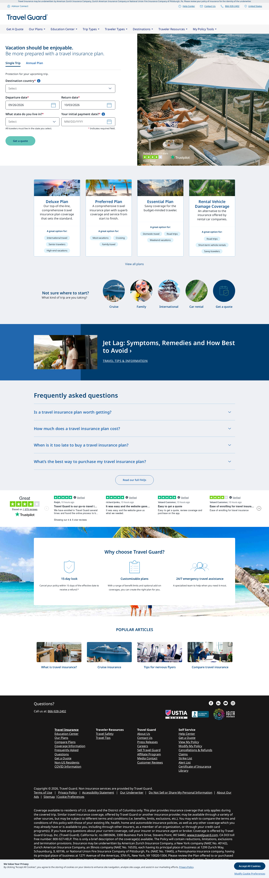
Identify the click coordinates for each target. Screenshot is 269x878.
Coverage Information (70, 746)
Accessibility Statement (98, 792)
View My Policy (189, 742)
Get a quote (20, 141)
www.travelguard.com (202, 835)
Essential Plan (160, 201)
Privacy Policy (67, 792)
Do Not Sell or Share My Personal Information (180, 792)
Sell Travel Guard (148, 750)
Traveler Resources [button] (171, 29)
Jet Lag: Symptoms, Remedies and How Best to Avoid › (169, 346)
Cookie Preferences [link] (70, 797)
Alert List (185, 762)
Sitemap (49, 797)
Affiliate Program (149, 754)
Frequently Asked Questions (67, 752)
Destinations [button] (141, 29)
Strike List (185, 758)
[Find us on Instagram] (233, 704)
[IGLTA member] (224, 714)
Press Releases (147, 742)
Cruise (113, 307)
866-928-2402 (232, 6)
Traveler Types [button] (115, 29)
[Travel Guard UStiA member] (176, 714)
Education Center (67, 734)
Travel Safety (104, 734)
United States (255, 6)
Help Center (189, 6)
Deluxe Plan (57, 201)
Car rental (196, 307)
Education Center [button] (63, 29)
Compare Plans (65, 742)
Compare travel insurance (210, 667)
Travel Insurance (67, 730)
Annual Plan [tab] (34, 63)
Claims (183, 754)
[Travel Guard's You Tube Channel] (225, 704)
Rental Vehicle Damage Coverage (212, 204)
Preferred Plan (108, 201)
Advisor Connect (20, 6)
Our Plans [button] (36, 29)
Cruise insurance (109, 667)
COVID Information (68, 766)
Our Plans (61, 738)
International (168, 307)
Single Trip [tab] (12, 63)
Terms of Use (43, 792)
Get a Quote (63, 758)
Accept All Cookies (250, 866)
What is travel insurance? (59, 667)
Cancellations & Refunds (195, 750)
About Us (143, 734)
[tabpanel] (63, 112)
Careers (142, 746)
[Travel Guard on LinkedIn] (218, 704)
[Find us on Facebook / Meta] (211, 704)
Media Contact (147, 758)
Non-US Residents (67, 762)
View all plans (134, 264)
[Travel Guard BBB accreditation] (200, 714)
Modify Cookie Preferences (249, 873)
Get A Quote (14, 29)
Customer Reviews (150, 762)
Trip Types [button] (90, 29)
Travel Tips (103, 738)
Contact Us (210, 6)
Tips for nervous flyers (160, 667)
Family (141, 307)
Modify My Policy (190, 746)
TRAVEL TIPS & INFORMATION (125, 361)
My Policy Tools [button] (203, 29)
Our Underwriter (131, 792)
